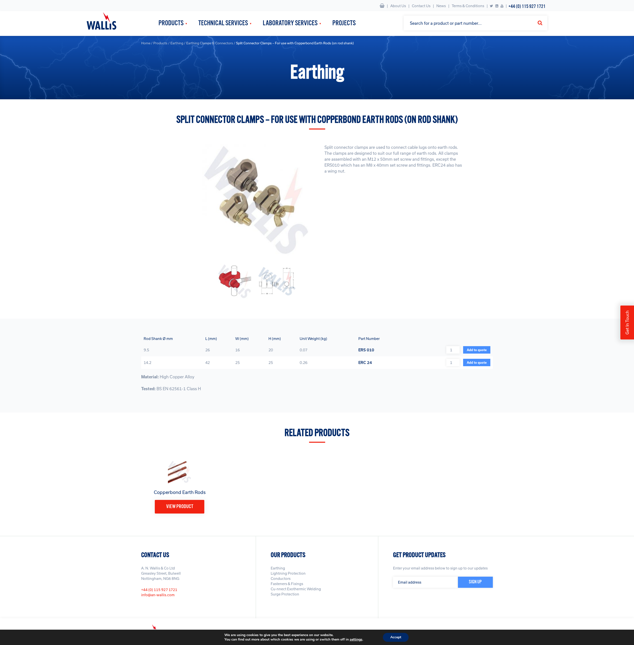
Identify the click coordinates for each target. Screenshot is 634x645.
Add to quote (477, 350)
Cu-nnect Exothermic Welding (296, 589)
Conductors (281, 578)
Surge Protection (285, 594)
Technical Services (223, 23)
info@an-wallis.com (158, 595)
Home (145, 43)
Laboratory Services (290, 23)
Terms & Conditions (468, 6)
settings (356, 639)
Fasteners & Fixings (287, 584)
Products (171, 23)
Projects (344, 23)
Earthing (176, 43)
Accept (395, 637)
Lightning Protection (288, 573)
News (441, 6)
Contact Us (421, 6)
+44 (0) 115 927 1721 (527, 6)
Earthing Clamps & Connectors (209, 43)
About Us (398, 6)
